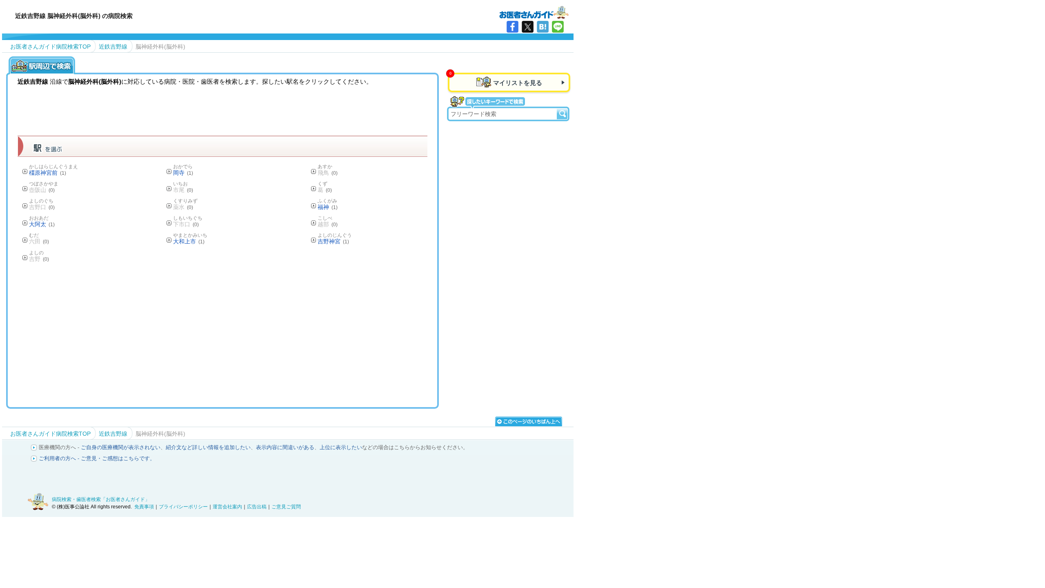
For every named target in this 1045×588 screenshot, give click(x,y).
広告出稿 (257, 507)
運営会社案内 (227, 507)
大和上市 (189, 241)
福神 (328, 207)
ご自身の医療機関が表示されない (120, 447)
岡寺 (183, 172)
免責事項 (144, 507)
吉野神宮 (333, 241)
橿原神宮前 (47, 172)
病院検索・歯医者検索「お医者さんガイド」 (101, 499)
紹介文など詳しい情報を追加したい (208, 447)
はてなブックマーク (543, 27)
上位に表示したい (341, 447)
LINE (558, 27)
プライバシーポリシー (183, 507)
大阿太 (42, 224)
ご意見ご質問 (286, 507)
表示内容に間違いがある (285, 447)
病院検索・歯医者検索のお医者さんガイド (534, 11)
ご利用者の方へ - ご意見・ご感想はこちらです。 (97, 458)
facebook (512, 27)
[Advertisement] (222, 334)
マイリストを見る (517, 83)
